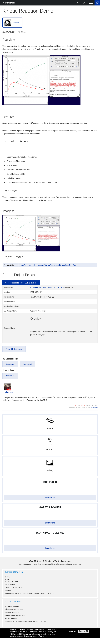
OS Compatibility (10, 359)
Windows (10, 364)
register (82, 405)
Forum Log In (81, 3)
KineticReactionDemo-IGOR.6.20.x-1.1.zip (47, 288)
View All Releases (14, 349)
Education (10, 376)
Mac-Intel (27, 364)
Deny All (72, 631)
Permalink (94, 408)
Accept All (83, 631)
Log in (76, 405)
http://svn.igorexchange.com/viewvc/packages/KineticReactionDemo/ (49, 265)
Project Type (8, 370)
